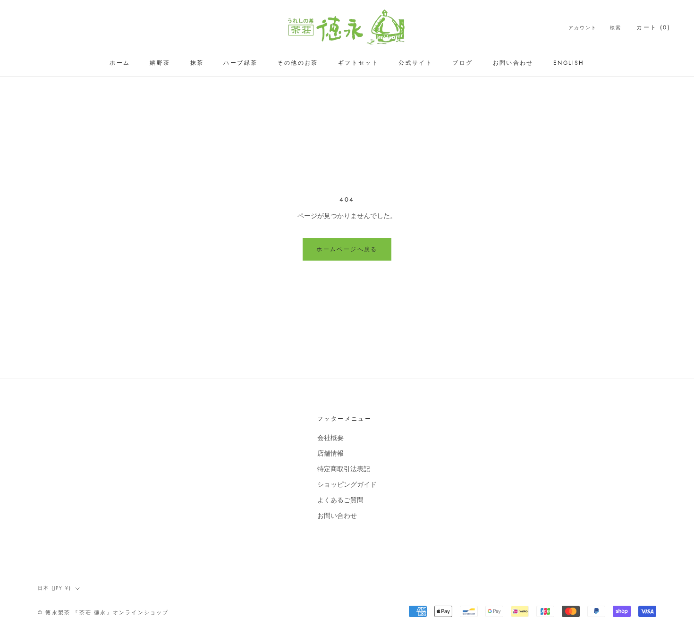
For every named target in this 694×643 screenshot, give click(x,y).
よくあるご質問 (340, 500)
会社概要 (330, 437)
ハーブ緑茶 (240, 63)
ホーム (120, 63)
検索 (615, 27)
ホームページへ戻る (347, 249)
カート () (653, 27)
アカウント (582, 27)
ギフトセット (358, 63)
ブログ (462, 63)
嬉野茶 (160, 63)
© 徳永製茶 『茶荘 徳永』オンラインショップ (103, 612)
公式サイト (415, 63)
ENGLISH (568, 63)
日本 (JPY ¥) (54, 588)
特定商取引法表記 (343, 469)
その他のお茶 (297, 63)
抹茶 (197, 63)
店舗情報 (330, 453)
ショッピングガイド (347, 484)
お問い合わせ (513, 63)
